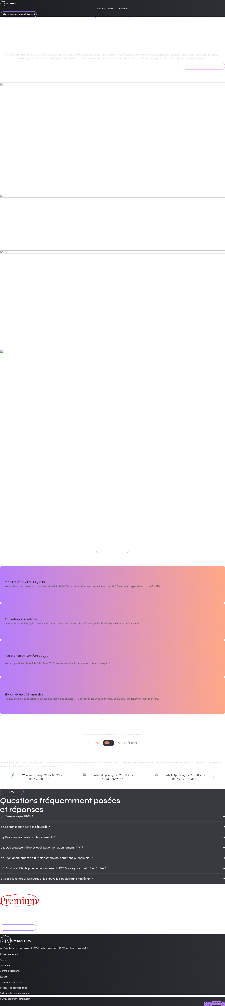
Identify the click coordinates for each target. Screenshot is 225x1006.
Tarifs (110, 8)
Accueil (101, 8)
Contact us (122, 8)
